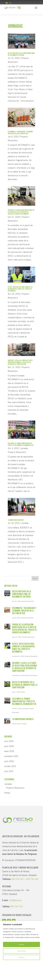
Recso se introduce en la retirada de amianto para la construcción (24, 685)
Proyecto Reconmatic (17, 452)
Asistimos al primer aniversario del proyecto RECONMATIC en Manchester (20, 444)
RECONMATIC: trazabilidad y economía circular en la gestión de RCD (20, 133)
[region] (21, 941)
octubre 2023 (10, 766)
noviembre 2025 (11, 756)
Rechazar (21, 957)
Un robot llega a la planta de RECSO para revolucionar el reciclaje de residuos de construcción (20, 362)
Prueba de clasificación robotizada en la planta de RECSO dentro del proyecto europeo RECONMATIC (21, 212)
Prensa (23, 692)
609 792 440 (32, 879)
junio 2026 (9, 746)
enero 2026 (9, 751)
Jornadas (24, 448)
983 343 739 (17, 906)
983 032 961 (18, 879)
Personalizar (21, 951)
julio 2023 (8, 771)
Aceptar (21, 944)
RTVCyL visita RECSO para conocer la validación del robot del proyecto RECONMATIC (20, 289)
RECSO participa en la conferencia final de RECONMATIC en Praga (21, 54)
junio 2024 (9, 761)
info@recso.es (15, 900)
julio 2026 (8, 741)
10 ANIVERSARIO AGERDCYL (16, 520)
